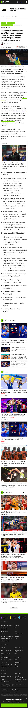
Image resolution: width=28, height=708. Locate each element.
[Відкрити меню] (27, 2)
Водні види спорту (6, 667)
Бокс (16, 659)
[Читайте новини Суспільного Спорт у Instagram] (15, 690)
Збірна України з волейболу (6, 25)
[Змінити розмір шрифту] (26, 47)
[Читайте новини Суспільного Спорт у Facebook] (2, 690)
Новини (8, 16)
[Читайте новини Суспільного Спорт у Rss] (7, 690)
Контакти (3, 673)
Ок (14, 705)
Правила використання (19, 677)
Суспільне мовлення (7, 676)
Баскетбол (18, 657)
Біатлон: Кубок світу (6, 625)
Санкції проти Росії (6, 638)
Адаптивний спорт (6, 650)
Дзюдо (16, 664)
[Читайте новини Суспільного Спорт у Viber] (13, 690)
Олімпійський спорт (7, 664)
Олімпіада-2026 (5, 641)
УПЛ (16, 627)
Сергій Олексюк (7, 43)
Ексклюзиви (4, 631)
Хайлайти (14, 16)
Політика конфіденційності (6, 680)
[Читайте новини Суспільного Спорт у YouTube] (4, 690)
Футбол (3, 633)
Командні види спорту (6, 27)
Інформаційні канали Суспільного (21, 680)
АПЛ (16, 638)
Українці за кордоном (7, 636)
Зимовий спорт (5, 657)
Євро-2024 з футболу (6, 659)
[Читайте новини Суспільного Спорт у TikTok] (18, 690)
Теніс (16, 631)
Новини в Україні (18, 25)
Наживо (2, 16)
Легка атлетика (19, 633)
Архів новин (18, 673)
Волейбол (17, 636)
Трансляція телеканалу (4, 628)
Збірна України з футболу (5, 654)
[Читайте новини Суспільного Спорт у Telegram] (10, 690)
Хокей (16, 667)
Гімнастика (4, 662)
